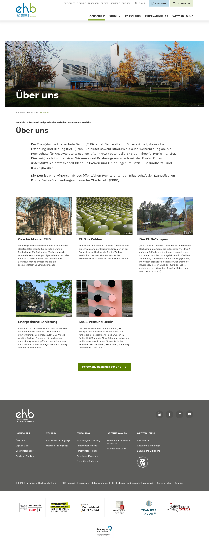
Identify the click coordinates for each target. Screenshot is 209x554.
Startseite (20, 112)
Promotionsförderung (87, 461)
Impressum (83, 483)
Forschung (133, 16)
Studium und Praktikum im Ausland (119, 442)
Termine (81, 3)
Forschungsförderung (87, 456)
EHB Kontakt (68, 483)
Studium (115, 16)
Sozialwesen (143, 440)
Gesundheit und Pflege (149, 445)
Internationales (156, 16)
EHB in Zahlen (90, 239)
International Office (117, 448)
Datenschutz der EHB (102, 483)
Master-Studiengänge (57, 445)
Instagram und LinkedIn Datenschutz (135, 483)
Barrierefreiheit (164, 483)
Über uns (20, 440)
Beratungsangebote (26, 451)
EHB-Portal (183, 3)
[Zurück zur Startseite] (26, 10)
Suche (142, 3)
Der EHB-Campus (153, 239)
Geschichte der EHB (34, 239)
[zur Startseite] (25, 415)
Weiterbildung (182, 16)
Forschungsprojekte (86, 451)
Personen (93, 3)
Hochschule (96, 16)
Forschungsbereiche (86, 445)
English (126, 3)
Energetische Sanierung (37, 322)
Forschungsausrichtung (88, 440)
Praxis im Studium (25, 456)
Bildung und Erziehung (148, 451)
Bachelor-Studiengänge (58, 440)
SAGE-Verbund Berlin (96, 322)
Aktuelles (69, 3)
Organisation (22, 445)
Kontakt (115, 3)
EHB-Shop (160, 3)
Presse (104, 3)
